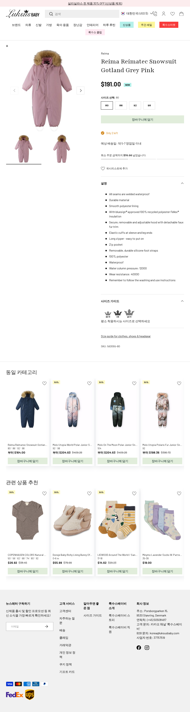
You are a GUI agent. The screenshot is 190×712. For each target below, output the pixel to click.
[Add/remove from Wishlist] (44, 383)
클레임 (63, 637)
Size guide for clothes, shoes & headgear (126, 336)
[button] (181, 13)
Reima (105, 53)
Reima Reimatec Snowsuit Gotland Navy (30, 444)
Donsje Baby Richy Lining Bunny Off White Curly (78, 554)
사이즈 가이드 (92, 615)
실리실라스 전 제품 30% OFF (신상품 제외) (95, 3)
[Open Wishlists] (172, 14)
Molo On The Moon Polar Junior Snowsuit (120, 444)
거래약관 (65, 645)
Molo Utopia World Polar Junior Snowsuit (76, 444)
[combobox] (82, 14)
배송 (62, 630)
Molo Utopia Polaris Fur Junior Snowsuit (165, 444)
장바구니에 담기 (142, 119)
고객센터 (65, 611)
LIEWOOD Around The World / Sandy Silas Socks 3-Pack (129, 554)
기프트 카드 (67, 671)
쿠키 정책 (65, 664)
